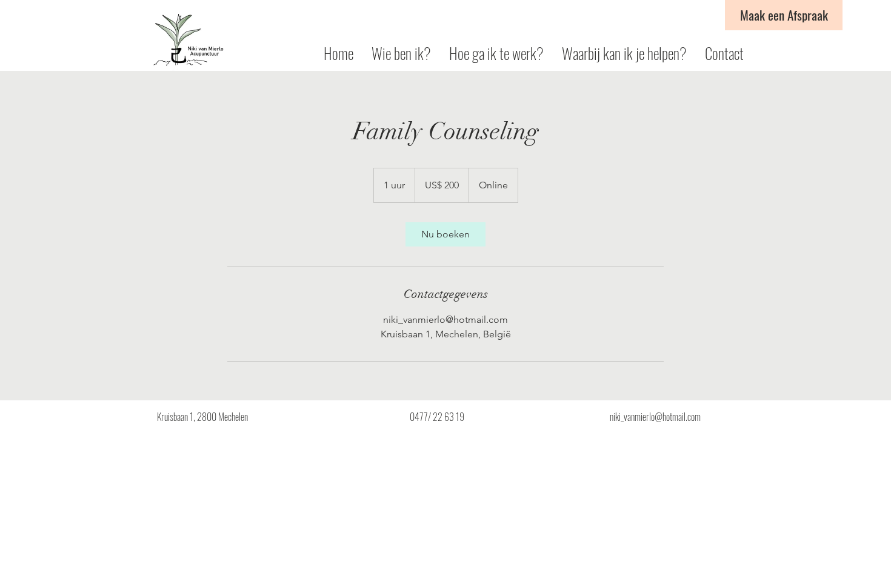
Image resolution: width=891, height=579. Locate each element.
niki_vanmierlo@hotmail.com (655, 416)
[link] (445, 234)
